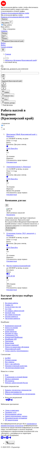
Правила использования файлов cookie (15, 17)
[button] (3, 43)
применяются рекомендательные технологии (19, 424)
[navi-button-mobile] (3, 50)
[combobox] (11, 71)
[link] (4, 38)
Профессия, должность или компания (14, 69)
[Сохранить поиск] (3, 76)
